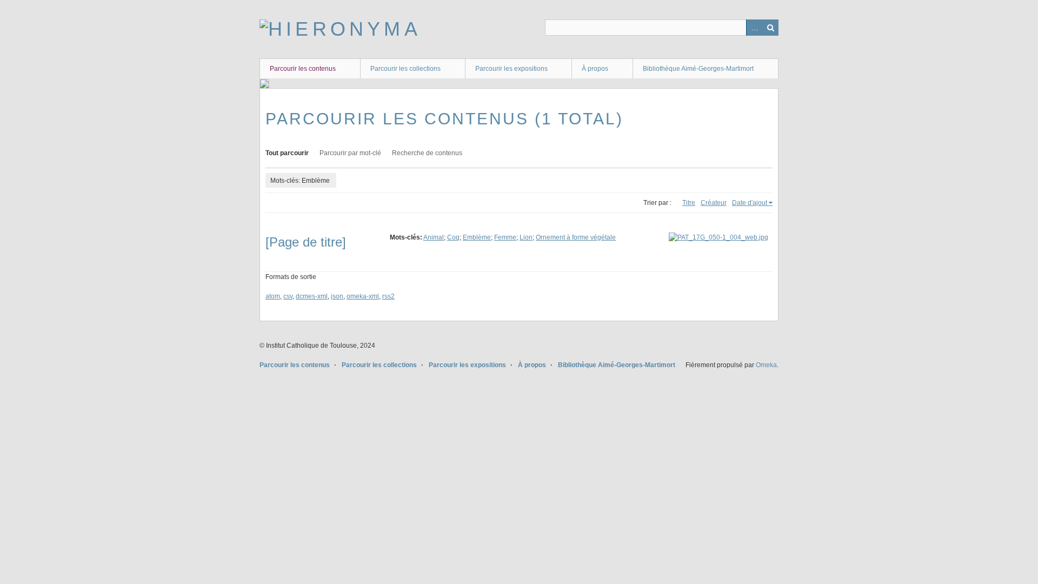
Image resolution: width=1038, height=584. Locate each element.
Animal (433, 237)
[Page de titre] (305, 242)
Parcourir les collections (405, 68)
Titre (688, 203)
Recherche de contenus (427, 153)
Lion (526, 237)
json (337, 296)
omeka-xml (363, 296)
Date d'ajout (749, 203)
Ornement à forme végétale (576, 237)
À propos (595, 68)
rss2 (388, 296)
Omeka (766, 365)
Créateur (714, 203)
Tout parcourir (287, 153)
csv (287, 296)
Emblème (477, 237)
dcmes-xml (312, 296)
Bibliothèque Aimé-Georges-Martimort (698, 68)
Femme (505, 237)
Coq (453, 237)
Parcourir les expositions (511, 68)
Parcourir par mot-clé (350, 153)
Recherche (770, 27)
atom (272, 296)
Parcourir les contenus (303, 68)
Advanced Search (754, 27)
